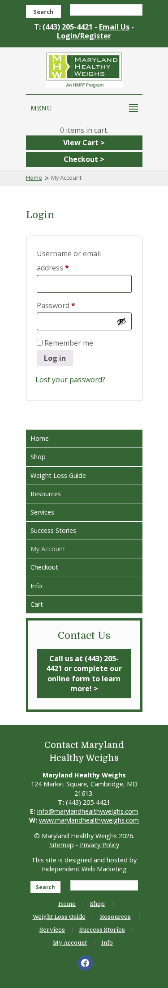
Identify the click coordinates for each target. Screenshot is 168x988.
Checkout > (84, 159)
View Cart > (84, 143)
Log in (55, 358)
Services (42, 512)
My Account (47, 549)
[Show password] (121, 321)
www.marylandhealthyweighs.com (89, 820)
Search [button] (43, 12)
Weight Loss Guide (58, 475)
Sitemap (61, 844)
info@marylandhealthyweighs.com (87, 811)
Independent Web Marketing (84, 869)
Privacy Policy (99, 844)
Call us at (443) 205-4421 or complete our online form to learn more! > (84, 673)
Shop (38, 456)
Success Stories (53, 530)
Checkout (44, 567)
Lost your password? (70, 379)
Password (71, 305)
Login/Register (84, 36)
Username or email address (69, 261)
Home (34, 177)
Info (36, 586)
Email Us (114, 27)
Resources (45, 494)
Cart (36, 604)
